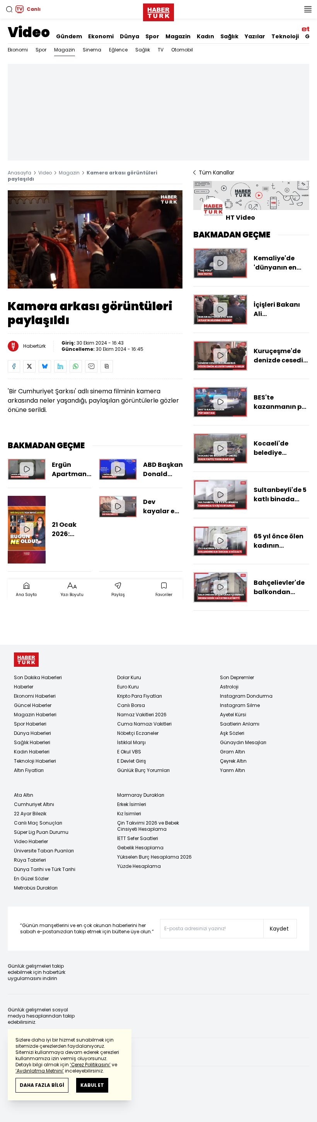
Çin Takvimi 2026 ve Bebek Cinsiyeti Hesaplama (148, 826)
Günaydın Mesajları (243, 742)
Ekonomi (101, 36)
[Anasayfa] (26, 659)
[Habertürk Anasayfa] (158, 11)
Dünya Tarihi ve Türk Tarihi (44, 869)
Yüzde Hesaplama (139, 866)
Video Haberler (31, 841)
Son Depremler (237, 677)
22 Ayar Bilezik (30, 813)
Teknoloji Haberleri (35, 761)
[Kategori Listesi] (307, 9)
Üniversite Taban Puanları (44, 850)
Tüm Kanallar (216, 172)
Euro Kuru (128, 686)
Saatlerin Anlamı (239, 724)
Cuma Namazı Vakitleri (144, 724)
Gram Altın (232, 751)
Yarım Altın (232, 770)
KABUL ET (92, 1085)
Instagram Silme (240, 705)
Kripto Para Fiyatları (139, 696)
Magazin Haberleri (35, 714)
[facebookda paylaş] (14, 366)
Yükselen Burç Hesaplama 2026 (154, 857)
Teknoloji (285, 36)
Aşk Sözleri (232, 733)
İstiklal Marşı (131, 742)
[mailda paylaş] (91, 366)
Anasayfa (19, 172)
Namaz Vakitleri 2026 (142, 714)
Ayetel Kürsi (233, 714)
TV (161, 49)
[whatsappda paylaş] (76, 366)
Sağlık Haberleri (32, 742)
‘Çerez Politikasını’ (90, 1064)
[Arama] (9, 9)
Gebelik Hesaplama (140, 847)
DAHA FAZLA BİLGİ (42, 1085)
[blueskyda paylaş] (45, 366)
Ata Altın (23, 795)
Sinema (92, 49)
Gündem (69, 36)
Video (29, 32)
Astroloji (229, 686)
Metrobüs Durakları (36, 888)
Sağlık (229, 36)
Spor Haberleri (30, 724)
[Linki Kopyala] (107, 366)
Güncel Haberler (32, 705)
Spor (152, 36)
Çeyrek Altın (233, 761)
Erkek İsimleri (131, 804)
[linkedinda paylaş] (60, 366)
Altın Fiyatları (29, 770)
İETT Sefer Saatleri (137, 838)
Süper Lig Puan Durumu (41, 832)
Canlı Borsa (131, 705)
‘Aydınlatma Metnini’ (39, 1070)
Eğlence (118, 49)
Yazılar (255, 36)
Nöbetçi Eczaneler (137, 733)
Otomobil (182, 49)
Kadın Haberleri (31, 751)
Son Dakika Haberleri (38, 677)
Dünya (129, 36)
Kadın (205, 36)
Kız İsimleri (129, 813)
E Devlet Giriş (131, 761)
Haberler (23, 686)
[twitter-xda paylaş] (29, 366)
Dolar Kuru (129, 677)
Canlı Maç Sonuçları (38, 823)
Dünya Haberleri (32, 733)
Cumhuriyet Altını (34, 804)
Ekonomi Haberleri (35, 696)
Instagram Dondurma (246, 696)
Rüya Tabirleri (30, 860)
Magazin (178, 36)
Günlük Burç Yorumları (143, 770)
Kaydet (279, 928)
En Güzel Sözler (31, 878)
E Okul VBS (129, 751)
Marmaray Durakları (140, 795)
